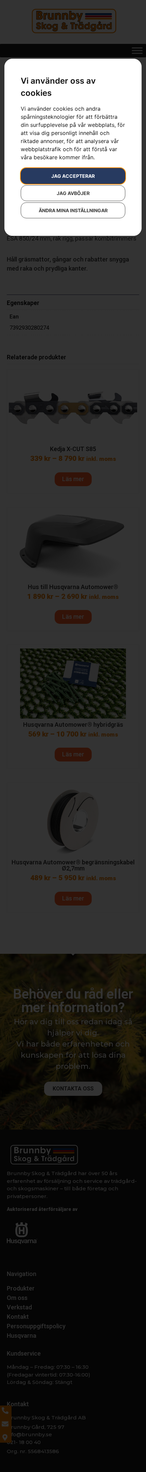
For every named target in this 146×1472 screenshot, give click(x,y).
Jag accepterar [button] (73, 176)
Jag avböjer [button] (73, 193)
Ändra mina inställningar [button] (73, 210)
